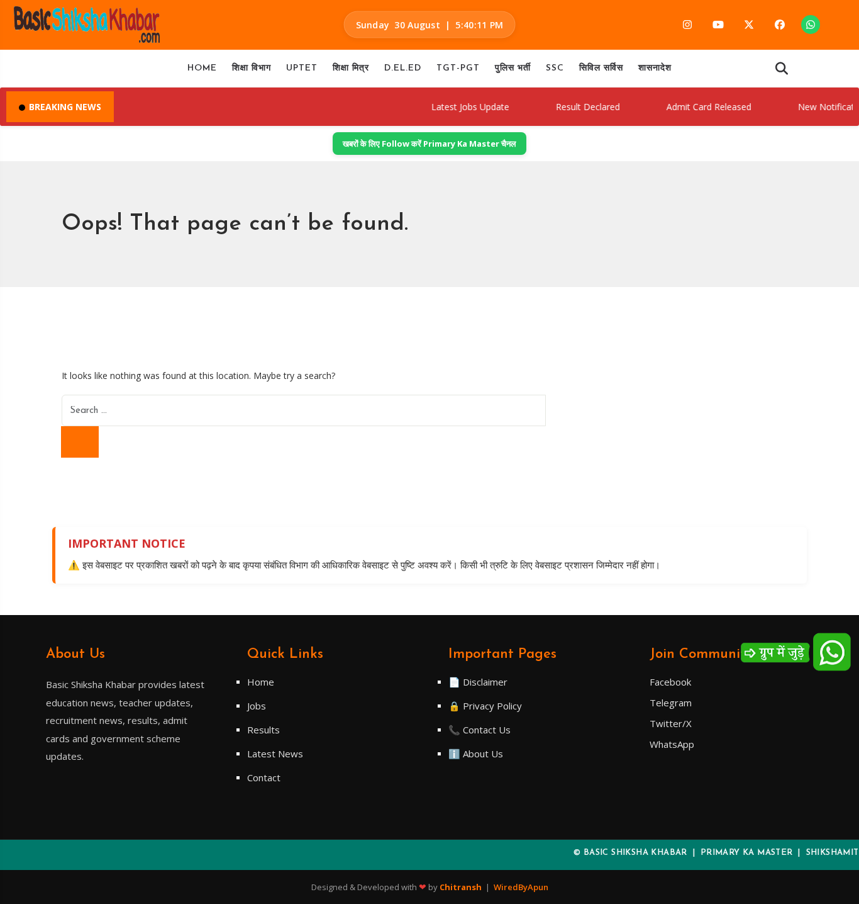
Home (202, 68)
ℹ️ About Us (475, 753)
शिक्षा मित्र (351, 68)
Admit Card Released (697, 107)
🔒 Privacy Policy (485, 705)
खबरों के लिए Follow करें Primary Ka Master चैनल (429, 143)
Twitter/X (671, 723)
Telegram (671, 702)
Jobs (256, 705)
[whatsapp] (810, 24)
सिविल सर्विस (601, 68)
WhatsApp (672, 744)
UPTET (302, 68)
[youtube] (718, 24)
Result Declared (576, 107)
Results (263, 729)
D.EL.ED (402, 68)
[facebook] (779, 24)
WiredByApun (521, 887)
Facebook (670, 681)
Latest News (275, 753)
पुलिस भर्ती (513, 68)
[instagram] (687, 24)
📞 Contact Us (479, 729)
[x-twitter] (749, 24)
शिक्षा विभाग (251, 68)
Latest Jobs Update (458, 107)
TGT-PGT (458, 68)
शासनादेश (655, 68)
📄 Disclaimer (477, 681)
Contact (263, 777)
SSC (555, 68)
